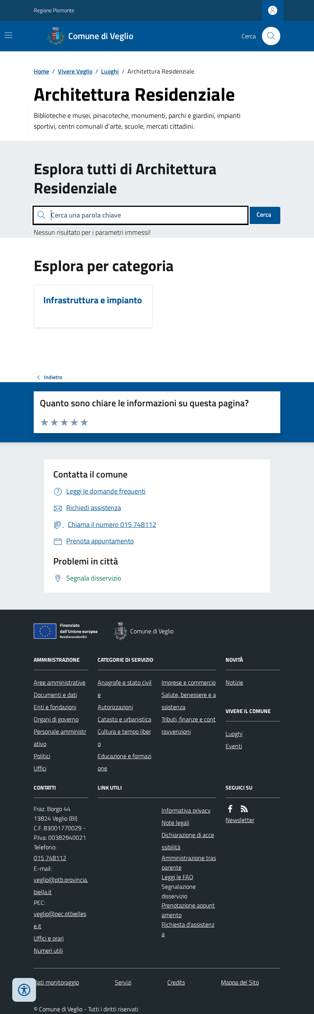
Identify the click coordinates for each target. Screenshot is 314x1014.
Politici (42, 755)
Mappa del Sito (240, 982)
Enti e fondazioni (55, 706)
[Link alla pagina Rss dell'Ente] (244, 809)
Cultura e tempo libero (124, 737)
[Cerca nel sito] (268, 36)
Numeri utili (48, 950)
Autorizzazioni (115, 706)
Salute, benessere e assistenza (189, 700)
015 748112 (50, 857)
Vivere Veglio (75, 71)
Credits (176, 982)
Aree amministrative (59, 682)
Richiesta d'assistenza (188, 929)
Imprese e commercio (189, 682)
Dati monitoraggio (56, 982)
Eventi (234, 746)
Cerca (264, 214)
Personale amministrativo (60, 737)
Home (41, 71)
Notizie (234, 682)
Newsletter (240, 819)
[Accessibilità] (24, 990)
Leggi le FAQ (177, 877)
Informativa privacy (186, 810)
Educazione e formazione (124, 762)
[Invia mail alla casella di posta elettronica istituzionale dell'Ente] (61, 885)
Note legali (175, 822)
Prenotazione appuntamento (188, 910)
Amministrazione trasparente (189, 862)
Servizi (123, 982)
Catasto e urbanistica (124, 719)
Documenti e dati (55, 694)
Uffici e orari (49, 938)
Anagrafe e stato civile (125, 688)
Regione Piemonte (54, 10)
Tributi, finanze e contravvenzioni (189, 725)
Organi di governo (56, 719)
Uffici (40, 768)
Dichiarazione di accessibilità (188, 841)
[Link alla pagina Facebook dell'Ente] (230, 809)
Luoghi (110, 71)
